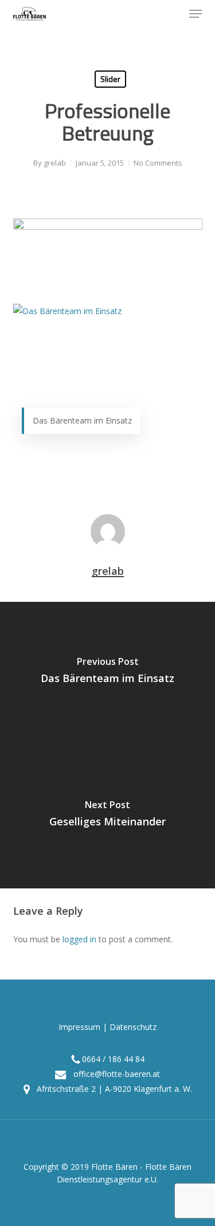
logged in (79, 939)
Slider (110, 79)
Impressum (79, 1026)
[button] (195, 13)
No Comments (158, 163)
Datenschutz (133, 1026)
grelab (55, 163)
